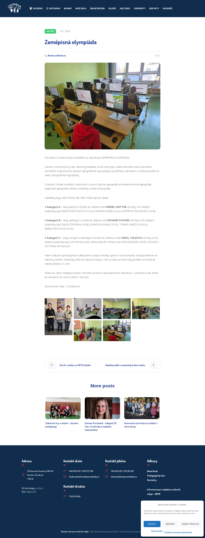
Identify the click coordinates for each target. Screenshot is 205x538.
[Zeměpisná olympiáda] (102, 105)
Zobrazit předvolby (190, 524)
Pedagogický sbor (156, 475)
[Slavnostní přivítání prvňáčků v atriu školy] (142, 408)
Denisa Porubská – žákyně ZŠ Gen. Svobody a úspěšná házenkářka (100, 426)
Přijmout (152, 524)
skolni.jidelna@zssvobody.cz (124, 476)
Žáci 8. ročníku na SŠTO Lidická (75, 365)
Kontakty (152, 480)
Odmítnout (170, 524)
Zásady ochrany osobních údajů (74, 531)
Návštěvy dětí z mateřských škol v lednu (125, 365)
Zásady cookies (157, 531)
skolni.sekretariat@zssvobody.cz (84, 476)
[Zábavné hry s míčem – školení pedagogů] (63, 408)
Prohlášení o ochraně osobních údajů (178, 532)
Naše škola (152, 471)
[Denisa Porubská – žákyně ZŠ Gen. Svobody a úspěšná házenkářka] (102, 408)
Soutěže (50, 31)
